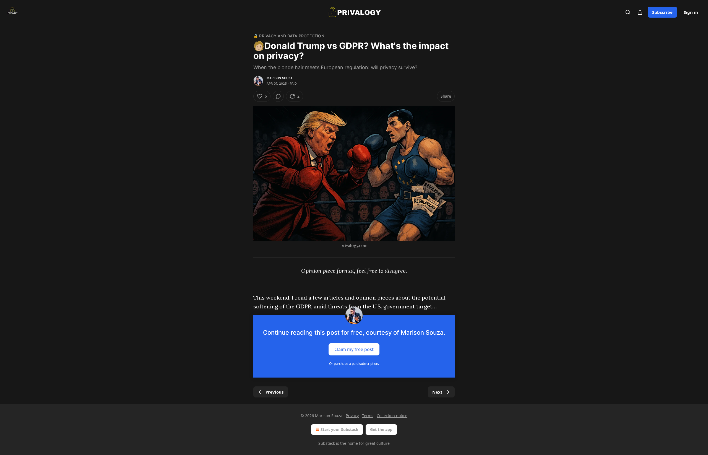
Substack (326, 443)
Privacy (352, 415)
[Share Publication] (639, 12)
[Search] (627, 12)
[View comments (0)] (278, 96)
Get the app (381, 429)
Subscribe (662, 12)
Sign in (691, 12)
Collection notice (392, 415)
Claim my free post (354, 349)
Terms (367, 415)
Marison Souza (280, 78)
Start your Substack (339, 429)
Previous (274, 392)
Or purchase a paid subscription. (354, 363)
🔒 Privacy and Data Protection (288, 35)
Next (437, 392)
